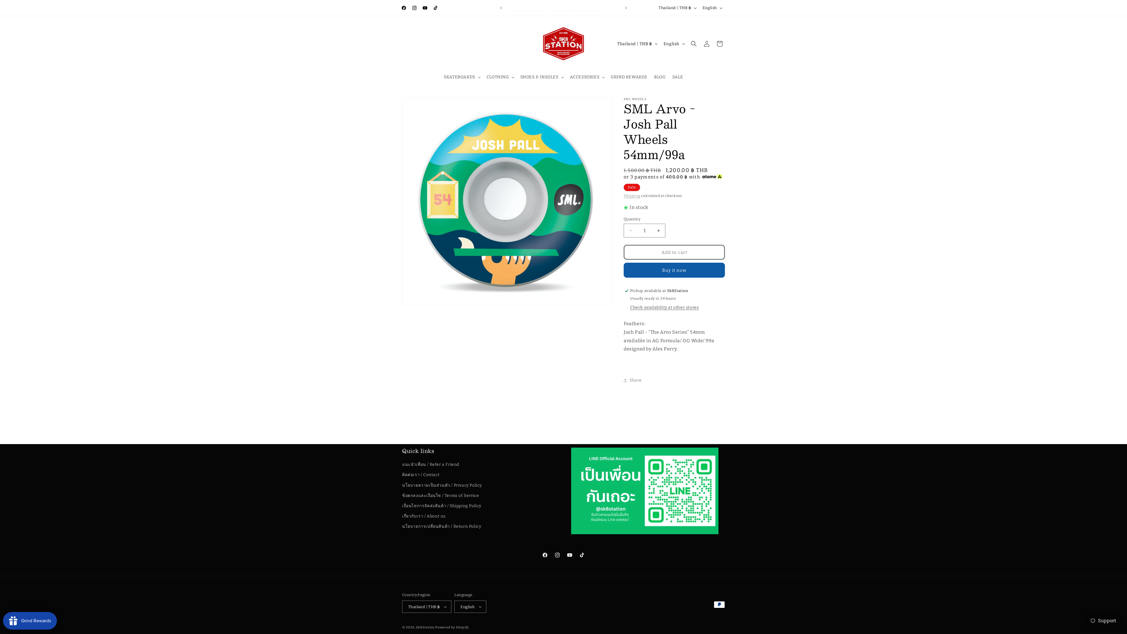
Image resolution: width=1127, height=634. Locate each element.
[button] (461, 77)
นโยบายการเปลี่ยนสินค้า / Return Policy (441, 526)
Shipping (632, 196)
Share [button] (636, 380)
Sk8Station (425, 627)
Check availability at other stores (664, 307)
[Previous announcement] (501, 8)
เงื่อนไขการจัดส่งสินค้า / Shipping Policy (441, 505)
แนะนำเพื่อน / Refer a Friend (430, 464)
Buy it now (674, 270)
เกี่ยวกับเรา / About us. (424, 516)
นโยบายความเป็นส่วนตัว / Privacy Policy (442, 485)
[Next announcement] (626, 8)
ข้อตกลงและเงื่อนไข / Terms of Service (440, 495)
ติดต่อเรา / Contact (420, 474)
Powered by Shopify (452, 627)
